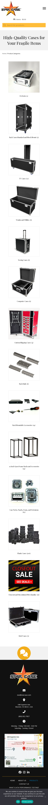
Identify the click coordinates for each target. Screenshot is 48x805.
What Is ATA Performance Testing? (24, 787)
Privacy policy (27, 802)
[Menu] (44, 8)
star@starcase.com (24, 695)
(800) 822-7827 (24, 716)
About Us (22, 780)
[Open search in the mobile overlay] (24, 25)
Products (33, 780)
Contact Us (24, 784)
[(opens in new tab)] (24, 750)
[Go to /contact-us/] (24, 653)
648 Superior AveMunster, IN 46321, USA (24, 706)
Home (4, 54)
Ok (18, 802)
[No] (45, 797)
